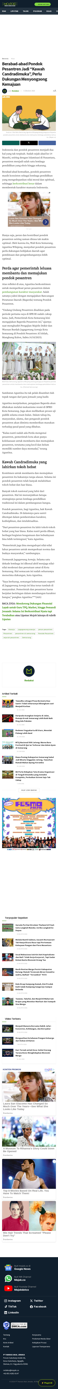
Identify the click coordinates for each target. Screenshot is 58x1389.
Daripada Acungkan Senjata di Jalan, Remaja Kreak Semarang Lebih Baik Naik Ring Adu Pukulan (34, 718)
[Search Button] (54, 4)
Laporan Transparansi (41, 1346)
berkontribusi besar (23, 183)
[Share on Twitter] (29, 143)
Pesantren (8, 633)
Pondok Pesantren (45, 633)
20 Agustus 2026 (22, 1032)
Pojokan (37, 11)
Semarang (26, 637)
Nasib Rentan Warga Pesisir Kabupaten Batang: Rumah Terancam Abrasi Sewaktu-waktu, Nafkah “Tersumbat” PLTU (35, 972)
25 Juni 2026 (21, 751)
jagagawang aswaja (26, 629)
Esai (4, 11)
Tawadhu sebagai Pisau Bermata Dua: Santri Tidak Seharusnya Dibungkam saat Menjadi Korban (34, 704)
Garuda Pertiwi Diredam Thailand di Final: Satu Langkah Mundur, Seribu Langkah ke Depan (34, 928)
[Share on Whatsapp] (11, 143)
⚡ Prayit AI (46, 1383)
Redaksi (15, 91)
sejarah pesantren (11, 637)
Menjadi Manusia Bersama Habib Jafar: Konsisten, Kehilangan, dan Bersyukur (33, 1027)
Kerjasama (36, 1335)
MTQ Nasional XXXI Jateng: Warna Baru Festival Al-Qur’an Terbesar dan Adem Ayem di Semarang (35, 745)
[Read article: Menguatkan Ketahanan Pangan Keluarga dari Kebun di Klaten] (7, 1041)
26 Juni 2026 (21, 737)
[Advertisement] (29, 34)
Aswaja (12, 629)
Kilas (49, 11)
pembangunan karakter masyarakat (22, 292)
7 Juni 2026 (20, 784)
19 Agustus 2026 (22, 978)
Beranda (5, 59)
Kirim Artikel (44, 4)
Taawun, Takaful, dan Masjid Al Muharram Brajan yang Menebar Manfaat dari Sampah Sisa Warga (35, 1001)
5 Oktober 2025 (29, 91)
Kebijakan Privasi (39, 1342)
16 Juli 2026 (20, 725)
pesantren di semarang (25, 633)
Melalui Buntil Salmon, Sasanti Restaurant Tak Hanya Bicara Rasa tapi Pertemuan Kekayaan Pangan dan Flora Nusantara (35, 942)
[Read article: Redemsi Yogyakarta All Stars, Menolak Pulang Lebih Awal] (7, 733)
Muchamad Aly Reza (41, 625)
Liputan (14, 11)
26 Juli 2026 (20, 710)
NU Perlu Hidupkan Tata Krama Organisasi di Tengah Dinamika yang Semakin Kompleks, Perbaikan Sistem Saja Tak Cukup (34, 776)
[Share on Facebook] (47, 143)
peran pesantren (45, 629)
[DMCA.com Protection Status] (19, 1325)
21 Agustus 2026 (22, 949)
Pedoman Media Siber (41, 1338)
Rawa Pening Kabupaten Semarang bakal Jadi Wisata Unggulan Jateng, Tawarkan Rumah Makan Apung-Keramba (34, 760)
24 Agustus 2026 (22, 934)
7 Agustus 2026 (22, 1044)
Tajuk (26, 11)
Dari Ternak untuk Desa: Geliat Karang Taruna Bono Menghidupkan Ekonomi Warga (33, 1053)
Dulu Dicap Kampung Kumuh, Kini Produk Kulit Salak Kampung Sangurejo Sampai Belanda (34, 987)
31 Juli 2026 (20, 1059)
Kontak (6, 1346)
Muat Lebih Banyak (29, 790)
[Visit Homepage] (10, 4)
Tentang (6, 1335)
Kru (4, 1338)
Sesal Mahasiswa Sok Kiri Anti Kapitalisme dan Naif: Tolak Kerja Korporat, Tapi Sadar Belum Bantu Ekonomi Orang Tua (35, 957)
